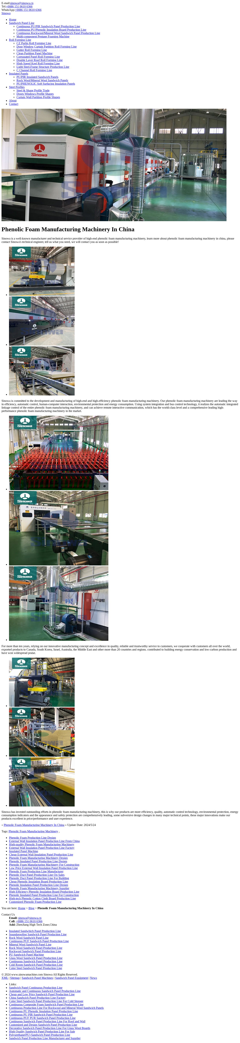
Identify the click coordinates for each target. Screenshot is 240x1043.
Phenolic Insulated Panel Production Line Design (38, 861)
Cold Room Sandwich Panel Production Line (36, 964)
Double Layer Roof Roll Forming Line (39, 60)
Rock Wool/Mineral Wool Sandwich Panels (42, 80)
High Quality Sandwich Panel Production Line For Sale (42, 1031)
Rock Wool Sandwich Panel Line (29, 937)
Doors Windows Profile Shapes (35, 93)
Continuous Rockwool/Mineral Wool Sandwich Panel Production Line (58, 33)
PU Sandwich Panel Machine (26, 954)
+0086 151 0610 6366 (19, 6)
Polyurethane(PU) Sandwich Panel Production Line (39, 1034)
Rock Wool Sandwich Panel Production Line (35, 947)
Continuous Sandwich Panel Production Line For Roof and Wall (47, 1021)
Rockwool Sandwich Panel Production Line (35, 951)
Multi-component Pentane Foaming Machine (42, 36)
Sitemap (15, 977)
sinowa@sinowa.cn (21, 3)
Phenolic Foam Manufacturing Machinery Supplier (39, 888)
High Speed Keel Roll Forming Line (38, 63)
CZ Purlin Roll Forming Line (33, 43)
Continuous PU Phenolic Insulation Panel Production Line (43, 1011)
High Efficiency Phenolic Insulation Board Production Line (44, 891)
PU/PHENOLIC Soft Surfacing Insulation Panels (45, 83)
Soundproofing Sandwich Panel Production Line (38, 934)
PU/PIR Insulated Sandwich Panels (37, 77)
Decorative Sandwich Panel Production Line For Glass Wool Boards (49, 1028)
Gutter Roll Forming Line (31, 50)
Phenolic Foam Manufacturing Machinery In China (34, 825)
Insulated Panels (18, 73)
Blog (31, 908)
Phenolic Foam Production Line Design (32, 837)
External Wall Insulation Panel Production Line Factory (41, 847)
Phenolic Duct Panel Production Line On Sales (36, 874)
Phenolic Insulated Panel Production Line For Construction (44, 895)
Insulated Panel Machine (23, 851)
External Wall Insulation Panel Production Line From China (44, 841)
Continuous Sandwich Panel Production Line (35, 961)
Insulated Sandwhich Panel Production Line (35, 931)
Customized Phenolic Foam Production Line (35, 901)
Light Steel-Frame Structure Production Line (42, 66)
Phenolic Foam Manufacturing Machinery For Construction (44, 864)
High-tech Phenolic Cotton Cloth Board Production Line (42, 898)
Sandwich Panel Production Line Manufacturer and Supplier (44, 1038)
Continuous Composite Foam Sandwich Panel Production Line (46, 1004)
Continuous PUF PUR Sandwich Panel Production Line (42, 1018)
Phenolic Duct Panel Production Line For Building (39, 878)
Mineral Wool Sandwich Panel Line (30, 944)
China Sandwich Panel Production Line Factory (37, 997)
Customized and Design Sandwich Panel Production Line (43, 1024)
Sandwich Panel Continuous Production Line (35, 987)
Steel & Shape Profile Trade (33, 90)
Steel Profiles (17, 87)
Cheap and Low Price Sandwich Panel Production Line (42, 994)
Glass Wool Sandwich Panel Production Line (35, 958)
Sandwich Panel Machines (37, 977)
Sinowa (6, 13)
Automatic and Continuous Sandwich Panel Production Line (45, 991)
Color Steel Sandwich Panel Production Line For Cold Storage (46, 1001)
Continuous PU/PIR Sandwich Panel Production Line (48, 26)
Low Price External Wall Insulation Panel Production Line (43, 868)
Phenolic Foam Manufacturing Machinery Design (38, 858)
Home (12, 19)
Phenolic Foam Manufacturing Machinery (33, 831)
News (93, 977)
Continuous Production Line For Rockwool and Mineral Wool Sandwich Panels (56, 1007)
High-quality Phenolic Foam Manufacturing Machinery (41, 844)
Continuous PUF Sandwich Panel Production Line (39, 941)
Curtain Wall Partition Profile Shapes (38, 97)
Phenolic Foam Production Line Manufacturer (36, 871)
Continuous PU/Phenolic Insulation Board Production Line (51, 29)
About (12, 100)
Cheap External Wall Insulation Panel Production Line (41, 854)
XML (5, 977)
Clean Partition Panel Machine (34, 53)
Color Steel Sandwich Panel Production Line (35, 968)
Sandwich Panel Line (21, 23)
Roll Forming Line (20, 39)
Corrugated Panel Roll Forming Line (38, 56)
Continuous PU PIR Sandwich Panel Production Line (41, 1014)
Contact (13, 104)
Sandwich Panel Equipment (71, 977)
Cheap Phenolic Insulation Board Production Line (38, 881)
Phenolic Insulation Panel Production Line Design (38, 885)
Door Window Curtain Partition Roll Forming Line (46, 46)
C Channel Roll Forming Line (34, 70)
